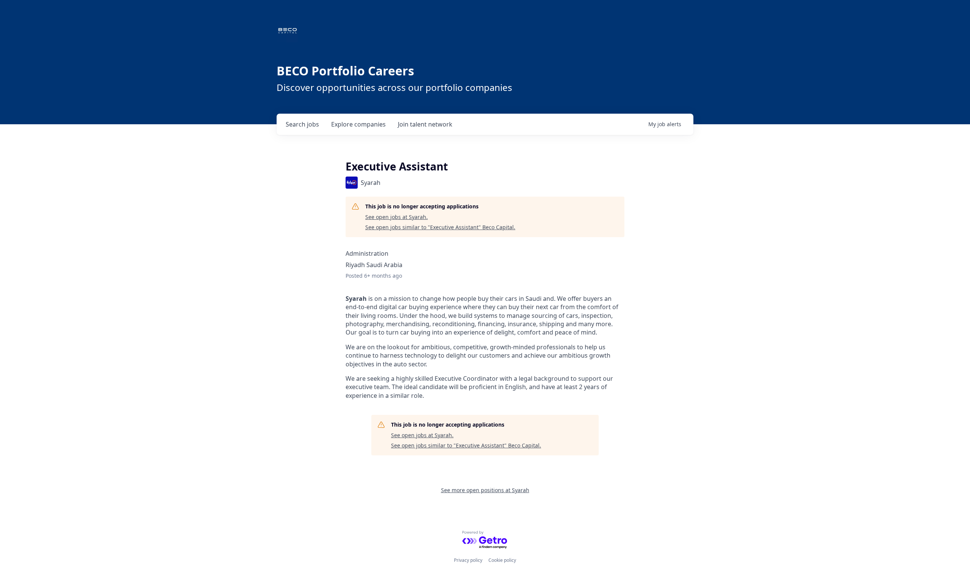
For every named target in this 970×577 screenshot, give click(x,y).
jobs (302, 124)
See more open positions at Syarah (485, 490)
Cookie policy (502, 560)
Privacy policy (468, 560)
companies (358, 124)
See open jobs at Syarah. (396, 216)
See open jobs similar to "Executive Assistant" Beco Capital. (440, 227)
